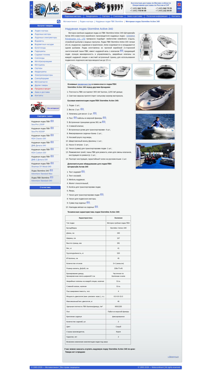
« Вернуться (173, 357)
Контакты (176, 16)
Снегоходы (118, 16)
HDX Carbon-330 (38, 153)
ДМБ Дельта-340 (38, 145)
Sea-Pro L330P (37, 124)
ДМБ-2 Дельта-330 (39, 160)
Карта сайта (31, 14)
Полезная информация (157, 16)
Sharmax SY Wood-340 (41, 167)
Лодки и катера (86, 22)
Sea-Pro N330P (38, 132)
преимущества (84, 84)
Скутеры (106, 16)
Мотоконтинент (70, 22)
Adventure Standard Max (41, 174)
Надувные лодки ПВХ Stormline (109, 22)
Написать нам (31, 9)
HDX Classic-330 (38, 139)
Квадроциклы (92, 16)
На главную (31, 5)
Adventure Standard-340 (41, 181)
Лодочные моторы (73, 16)
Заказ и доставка (134, 16)
